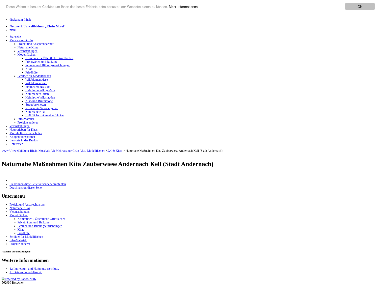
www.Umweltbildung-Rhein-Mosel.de (26, 150)
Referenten (16, 144)
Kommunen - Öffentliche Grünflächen (49, 58)
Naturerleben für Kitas (24, 129)
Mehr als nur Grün (21, 40)
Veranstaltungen (27, 51)
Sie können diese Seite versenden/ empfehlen (38, 184)
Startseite (15, 36)
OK (360, 6)
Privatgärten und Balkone (41, 61)
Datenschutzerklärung (26, 272)
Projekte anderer (27, 122)
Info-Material (26, 119)
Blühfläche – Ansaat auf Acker (44, 115)
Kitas (28, 69)
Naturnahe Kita (35, 111)
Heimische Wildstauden (40, 97)
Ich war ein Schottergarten (41, 108)
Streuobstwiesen (35, 104)
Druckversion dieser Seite (26, 187)
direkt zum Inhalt (20, 19)
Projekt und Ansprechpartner (35, 43)
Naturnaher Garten (37, 94)
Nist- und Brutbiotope (39, 101)
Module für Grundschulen (26, 133)
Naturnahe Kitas (27, 47)
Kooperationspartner (22, 136)
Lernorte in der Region (24, 140)
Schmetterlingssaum (37, 86)
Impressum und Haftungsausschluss (34, 268)
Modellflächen (26, 54)
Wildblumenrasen (36, 83)
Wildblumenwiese (36, 79)
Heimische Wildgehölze (40, 90)
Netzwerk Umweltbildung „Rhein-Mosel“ (37, 26)
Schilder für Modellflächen (34, 76)
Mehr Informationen (183, 6)
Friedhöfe (31, 72)
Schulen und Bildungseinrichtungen (47, 65)
